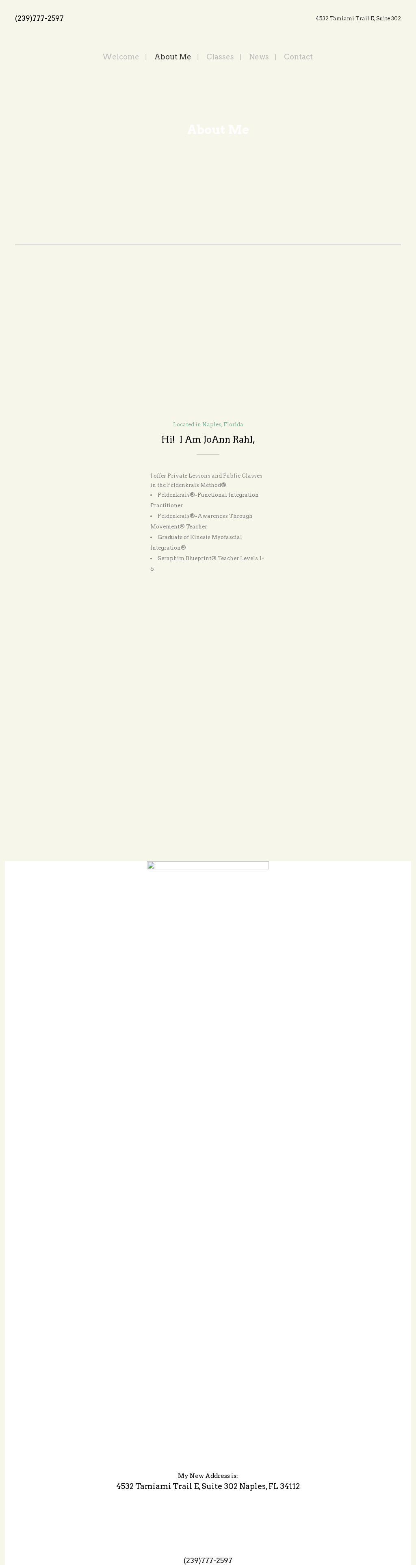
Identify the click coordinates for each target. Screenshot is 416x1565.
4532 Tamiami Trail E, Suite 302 (358, 18)
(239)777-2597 (39, 18)
